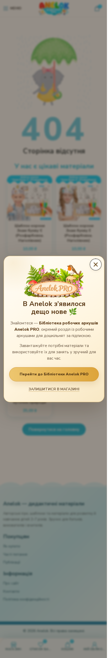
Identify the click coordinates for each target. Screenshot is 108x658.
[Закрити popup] (95, 264)
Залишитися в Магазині (54, 389)
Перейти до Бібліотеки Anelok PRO (54, 374)
